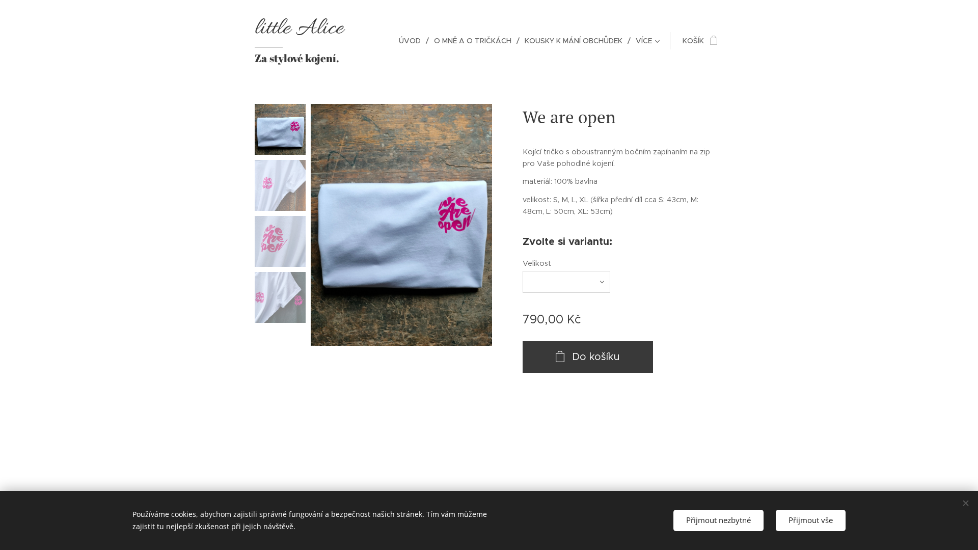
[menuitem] (412, 40)
